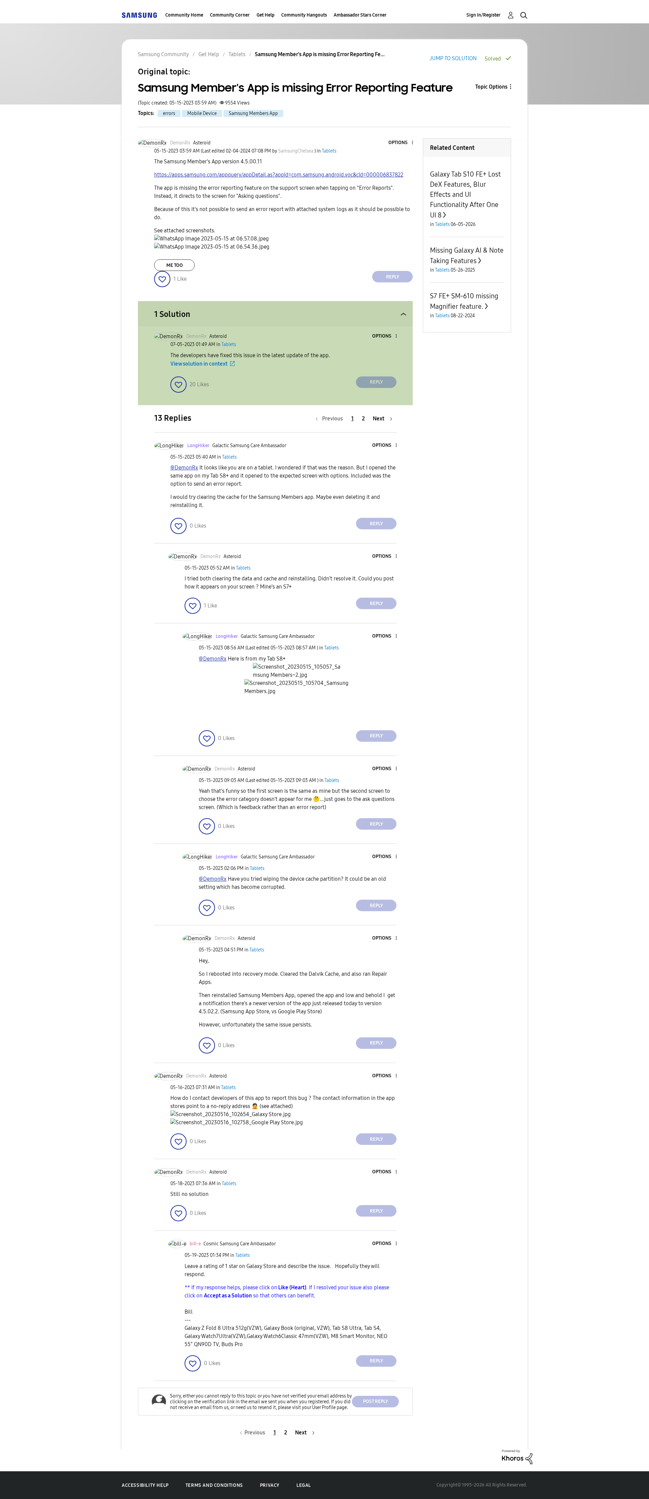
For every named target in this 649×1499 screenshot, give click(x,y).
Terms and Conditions (214, 1485)
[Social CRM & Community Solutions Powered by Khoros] (517, 1456)
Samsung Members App (253, 113)
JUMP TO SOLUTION (453, 58)
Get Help (265, 15)
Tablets (237, 54)
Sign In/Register (483, 15)
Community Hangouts (304, 15)
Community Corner (230, 15)
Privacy (270, 1485)
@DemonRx (184, 467)
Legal (303, 1485)
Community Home (184, 15)
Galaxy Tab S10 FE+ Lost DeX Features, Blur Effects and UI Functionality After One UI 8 (465, 194)
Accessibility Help (145, 1485)
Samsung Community (163, 54)
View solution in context (198, 364)
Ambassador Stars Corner (360, 15)
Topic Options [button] (491, 87)
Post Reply (375, 1401)
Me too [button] (174, 265)
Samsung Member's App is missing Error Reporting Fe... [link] (320, 54)
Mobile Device (202, 113)
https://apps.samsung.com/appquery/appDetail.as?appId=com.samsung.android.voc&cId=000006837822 (278, 174)
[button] (401, 143)
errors (169, 113)
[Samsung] (139, 15)
